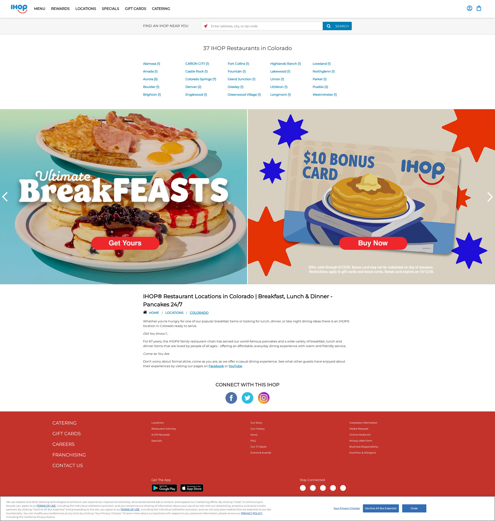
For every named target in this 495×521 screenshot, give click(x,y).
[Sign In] (469, 8)
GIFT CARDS (135, 9)
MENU (39, 9)
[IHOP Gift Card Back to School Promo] (371, 196)
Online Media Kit (360, 434)
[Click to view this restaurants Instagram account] (264, 397)
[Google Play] (164, 488)
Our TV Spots (258, 446)
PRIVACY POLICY (251, 513)
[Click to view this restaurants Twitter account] (247, 397)
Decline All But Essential (381, 508)
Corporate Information (363, 422)
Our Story (256, 422)
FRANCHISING (69, 455)
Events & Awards (260, 452)
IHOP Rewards (160, 434)
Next (490, 196)
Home (154, 313)
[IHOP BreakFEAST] (123, 196)
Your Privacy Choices (347, 508)
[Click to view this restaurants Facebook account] (231, 397)
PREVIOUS (5, 196)
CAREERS (63, 444)
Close (414, 508)
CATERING (161, 9)
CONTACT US (67, 465)
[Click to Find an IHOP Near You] (205, 26)
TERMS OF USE (46, 505)
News (253, 434)
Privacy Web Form (360, 440)
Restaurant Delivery (163, 428)
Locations (174, 313)
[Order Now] (479, 8)
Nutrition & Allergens (362, 452)
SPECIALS (110, 9)
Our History (257, 428)
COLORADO (199, 313)
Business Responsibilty (363, 446)
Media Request (358, 428)
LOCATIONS (85, 9)
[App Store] (191, 488)
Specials (156, 440)
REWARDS (60, 9)
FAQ (253, 440)
